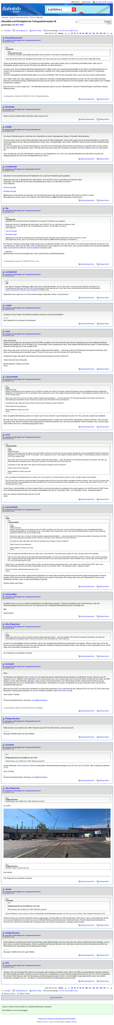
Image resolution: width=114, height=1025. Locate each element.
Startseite (5, 17)
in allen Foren (73, 30)
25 (60, 30)
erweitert (109, 23)
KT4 (7, 963)
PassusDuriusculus (13, 38)
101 (90, 33)
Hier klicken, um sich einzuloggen (15, 1010)
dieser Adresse (63, 691)
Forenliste (7, 30)
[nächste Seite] (108, 33)
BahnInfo (74, 1022)
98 (80, 33)
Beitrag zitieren (104, 99)
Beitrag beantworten (87, 99)
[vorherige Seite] (69, 33)
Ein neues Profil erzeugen (104, 2)
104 (101, 33)
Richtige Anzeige (9, 191)
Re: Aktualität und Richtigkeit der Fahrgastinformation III (21, 40)
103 (97, 33)
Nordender (9, 107)
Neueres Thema (9, 993)
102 (93, 33)
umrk (7, 331)
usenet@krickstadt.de (39, 700)
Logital (8, 305)
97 (77, 33)
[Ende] (111, 33)
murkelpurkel (11, 167)
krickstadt (9, 664)
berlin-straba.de (31, 677)
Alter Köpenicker (12, 624)
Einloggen (87, 2)
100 (66, 30)
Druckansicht (57, 997)
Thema (32, 17)
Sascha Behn (11, 594)
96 (75, 33)
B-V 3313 (19, 25)
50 (63, 30)
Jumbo (8, 889)
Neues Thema (37, 30)
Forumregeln (71, 1019)
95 (72, 33)
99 (83, 33)
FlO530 (8, 127)
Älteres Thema (25, 993)
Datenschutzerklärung (56, 1019)
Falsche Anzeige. (9, 187)
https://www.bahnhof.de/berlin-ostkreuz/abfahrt (21, 248)
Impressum (42, 1019)
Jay (6, 208)
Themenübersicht (21, 30)
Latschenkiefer (11, 377)
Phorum (46, 1022)
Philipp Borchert (12, 719)
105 (104, 33)
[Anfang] (66, 33)
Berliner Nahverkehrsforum (19, 17)
